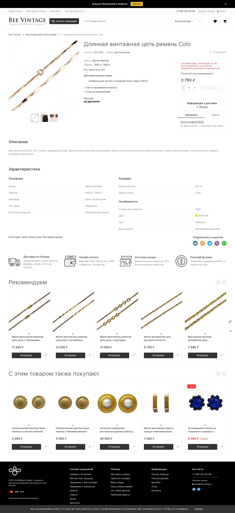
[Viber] (217, 243)
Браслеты (75, 503)
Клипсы (74, 490)
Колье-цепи (35, 237)
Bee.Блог (156, 482)
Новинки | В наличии (80, 474)
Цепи (24, 237)
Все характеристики (94, 69)
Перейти (136, 4)
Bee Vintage (15, 34)
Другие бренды (122, 52)
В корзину (211, 87)
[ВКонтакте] (195, 243)
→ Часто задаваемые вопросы (100, 87)
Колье (73, 499)
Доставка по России (36, 256)
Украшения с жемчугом (82, 486)
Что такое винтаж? (120, 490)
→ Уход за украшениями (97, 91)
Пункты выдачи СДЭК (192, 122)
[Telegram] (209, 243)
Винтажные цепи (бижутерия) (41, 34)
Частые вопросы (160, 474)
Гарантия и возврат (121, 478)
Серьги (73, 495)
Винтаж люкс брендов (81, 478)
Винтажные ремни (53, 237)
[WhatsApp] (224, 243)
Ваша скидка (15, 11)
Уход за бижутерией (121, 486)
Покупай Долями (201, 257)
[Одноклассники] (202, 243)
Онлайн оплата (88, 257)
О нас (154, 486)
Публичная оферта (120, 495)
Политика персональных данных (23, 498)
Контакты (55, 11)
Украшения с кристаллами (83, 482)
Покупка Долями (160, 478)
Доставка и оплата (36, 11)
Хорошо (199, 509)
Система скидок (145, 257)
